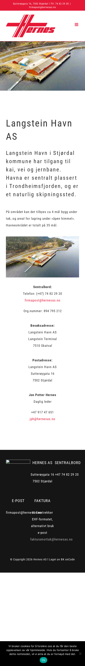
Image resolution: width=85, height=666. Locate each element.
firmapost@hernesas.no (42, 7)
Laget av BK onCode (62, 559)
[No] (80, 654)
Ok (43, 660)
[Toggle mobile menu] (77, 24)
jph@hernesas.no (42, 419)
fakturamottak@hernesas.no (51, 539)
